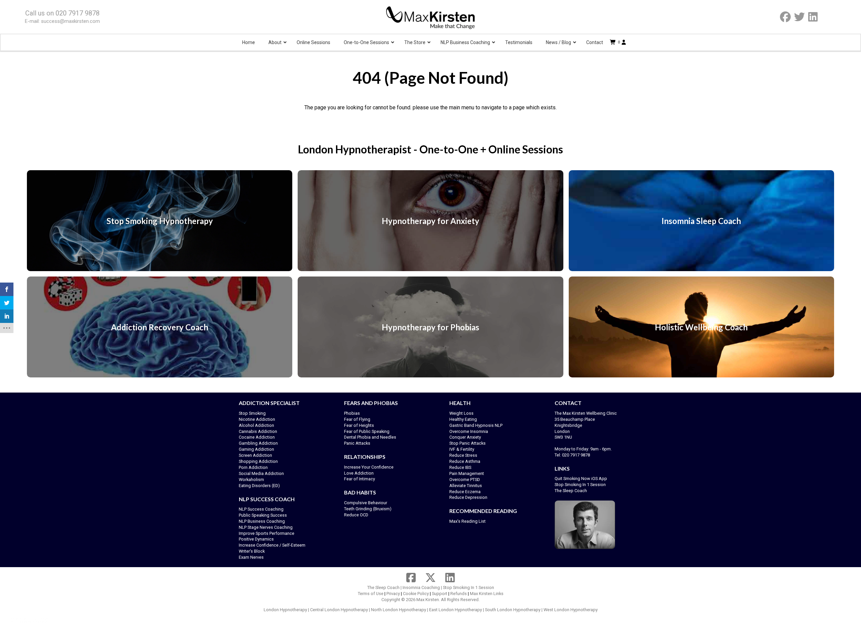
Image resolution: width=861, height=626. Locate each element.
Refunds (458, 593)
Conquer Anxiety (465, 437)
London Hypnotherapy (285, 609)
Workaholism (251, 479)
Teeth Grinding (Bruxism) (367, 508)
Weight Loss (461, 413)
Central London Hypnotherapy (339, 609)
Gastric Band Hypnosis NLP (475, 425)
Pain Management (466, 473)
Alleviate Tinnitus (465, 485)
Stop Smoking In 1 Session (580, 484)
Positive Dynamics (256, 539)
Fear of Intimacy (359, 478)
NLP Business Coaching (262, 521)
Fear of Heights (359, 425)
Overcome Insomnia (468, 431)
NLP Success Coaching (261, 509)
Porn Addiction (253, 467)
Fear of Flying (357, 419)
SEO (13, 622)
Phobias (352, 413)
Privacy (393, 593)
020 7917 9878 (77, 13)
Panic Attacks (357, 443)
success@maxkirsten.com (70, 21)
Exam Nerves (251, 557)
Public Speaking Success (263, 515)
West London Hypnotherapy (571, 609)
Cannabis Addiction (258, 431)
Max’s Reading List (467, 521)
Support (439, 593)
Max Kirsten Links (486, 593)
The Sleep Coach (571, 490)
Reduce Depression (468, 497)
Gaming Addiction (256, 449)
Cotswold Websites (40, 619)
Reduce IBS (460, 467)
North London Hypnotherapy (398, 609)
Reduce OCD (356, 514)
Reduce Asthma (464, 461)
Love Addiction (359, 473)
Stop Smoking (252, 413)
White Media (41, 622)
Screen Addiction (255, 455)
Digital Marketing (25, 622)
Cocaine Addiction (257, 437)
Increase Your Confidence (369, 467)
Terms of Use (370, 593)
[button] (616, 42)
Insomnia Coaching (421, 587)
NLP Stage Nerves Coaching (266, 527)
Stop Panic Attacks (467, 443)
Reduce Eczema (465, 491)
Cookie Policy (416, 593)
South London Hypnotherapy (512, 609)
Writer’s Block (252, 551)
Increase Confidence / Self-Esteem (272, 545)
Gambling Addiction (258, 443)
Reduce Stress (463, 455)
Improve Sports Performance (266, 533)
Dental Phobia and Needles (370, 437)
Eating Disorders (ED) (259, 485)
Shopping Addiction (258, 461)
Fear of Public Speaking (366, 431)
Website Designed (19, 619)
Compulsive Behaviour (365, 502)
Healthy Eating (463, 419)
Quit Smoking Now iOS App (581, 478)
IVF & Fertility (461, 449)
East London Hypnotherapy (455, 609)
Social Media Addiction (261, 473)
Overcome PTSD (464, 479)
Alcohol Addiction (256, 425)
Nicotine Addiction (257, 419)
